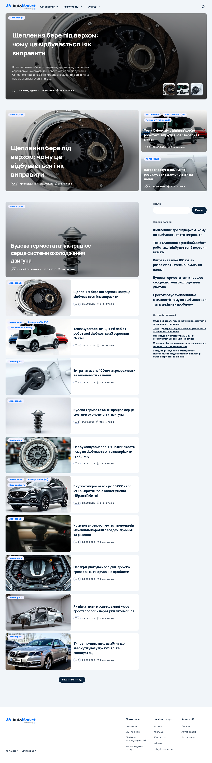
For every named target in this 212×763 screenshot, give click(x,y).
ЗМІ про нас (28, 750)
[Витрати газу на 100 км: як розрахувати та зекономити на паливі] (174, 173)
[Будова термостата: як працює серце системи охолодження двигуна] (72, 239)
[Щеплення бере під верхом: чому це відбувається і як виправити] (72, 150)
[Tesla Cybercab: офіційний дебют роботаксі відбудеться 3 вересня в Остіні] (106, 56)
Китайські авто (17, 485)
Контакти (11, 750)
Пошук (157, 203)
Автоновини (16, 17)
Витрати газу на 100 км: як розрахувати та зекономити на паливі (177, 265)
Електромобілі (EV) (39, 17)
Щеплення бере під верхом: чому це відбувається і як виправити (179, 232)
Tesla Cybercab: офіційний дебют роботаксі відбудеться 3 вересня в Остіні (179, 247)
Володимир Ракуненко (165, 350)
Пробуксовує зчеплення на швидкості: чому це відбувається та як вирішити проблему (179, 300)
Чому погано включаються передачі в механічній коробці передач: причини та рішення (177, 353)
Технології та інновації (67, 17)
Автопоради (16, 114)
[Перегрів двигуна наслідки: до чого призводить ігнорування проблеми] (38, 573)
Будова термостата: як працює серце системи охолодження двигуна (178, 282)
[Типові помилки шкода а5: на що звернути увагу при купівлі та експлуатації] (38, 651)
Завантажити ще (72, 679)
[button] (203, 6)
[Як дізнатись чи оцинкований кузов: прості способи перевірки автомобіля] (38, 612)
